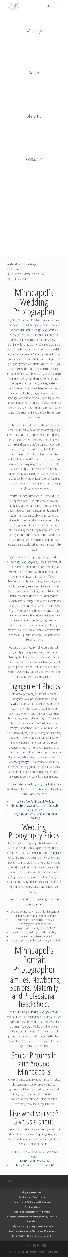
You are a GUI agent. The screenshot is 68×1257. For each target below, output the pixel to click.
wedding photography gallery (24, 562)
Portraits (34, 73)
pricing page (55, 853)
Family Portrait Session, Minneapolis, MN (35, 1165)
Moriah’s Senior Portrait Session (35, 1161)
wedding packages (20, 762)
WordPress (53, 1251)
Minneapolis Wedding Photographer (34, 302)
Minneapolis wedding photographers (37, 330)
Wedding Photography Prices (34, 830)
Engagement (24, 685)
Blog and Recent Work (32, 1192)
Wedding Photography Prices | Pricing (32, 1211)
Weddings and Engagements (32, 1197)
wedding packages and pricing (41, 784)
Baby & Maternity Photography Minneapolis (32, 1226)
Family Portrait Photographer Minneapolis (32, 1235)
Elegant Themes (28, 1251)
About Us (34, 116)
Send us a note (27, 672)
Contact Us (34, 159)
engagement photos (18, 704)
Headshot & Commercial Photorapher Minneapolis (32, 1231)
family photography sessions (44, 1012)
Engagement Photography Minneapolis (32, 1201)
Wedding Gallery (32, 1206)
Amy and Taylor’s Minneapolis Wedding (35, 801)
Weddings (34, 30)
